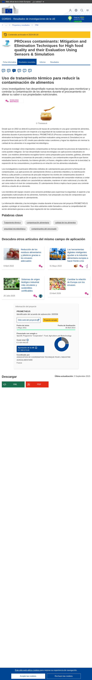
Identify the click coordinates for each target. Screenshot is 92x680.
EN (9, 70)
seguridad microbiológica (14, 229)
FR (19, 70)
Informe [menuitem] (43, 62)
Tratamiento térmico (12, 223)
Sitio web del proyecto (27, 321)
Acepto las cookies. (28, 676)
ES (14, 70)
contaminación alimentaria (38, 223)
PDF (39, 384)
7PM (36, 25)
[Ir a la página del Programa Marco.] (6, 43)
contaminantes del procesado (43, 229)
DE (4, 70)
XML (15, 384)
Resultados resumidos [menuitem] (26, 62)
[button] (76, 10)
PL (30, 70)
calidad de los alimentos (65, 223)
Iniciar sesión (70, 10)
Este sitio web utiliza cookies (27, 670)
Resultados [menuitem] (54, 62)
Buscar (81, 10)
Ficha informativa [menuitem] (9, 62)
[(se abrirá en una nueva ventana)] (10, 9)
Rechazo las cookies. (64, 676)
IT (24, 70)
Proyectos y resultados (21, 25)
